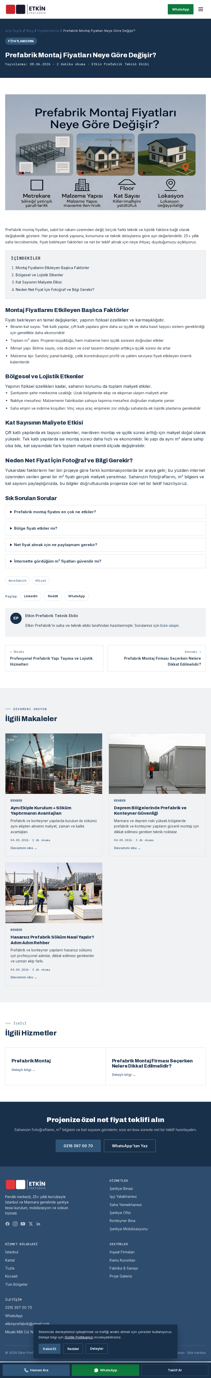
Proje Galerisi (121, 1276)
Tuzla (9, 1268)
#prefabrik (17, 580)
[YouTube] (23, 1223)
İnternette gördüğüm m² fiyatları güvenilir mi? (57, 561)
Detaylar (96, 1349)
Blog (29, 31)
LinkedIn (31, 596)
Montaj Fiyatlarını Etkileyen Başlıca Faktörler (52, 267)
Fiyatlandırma (48, 31)
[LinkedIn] (38, 1223)
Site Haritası (196, 1353)
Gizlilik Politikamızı (79, 1337)
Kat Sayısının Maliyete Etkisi (39, 282)
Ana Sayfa (13, 31)
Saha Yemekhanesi (126, 1204)
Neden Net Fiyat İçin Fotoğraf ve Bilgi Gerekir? (55, 289)
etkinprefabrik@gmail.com (27, 1323)
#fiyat (40, 580)
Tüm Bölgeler (16, 1284)
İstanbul (11, 1252)
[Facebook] (7, 1223)
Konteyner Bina (122, 1220)
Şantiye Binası (121, 1188)
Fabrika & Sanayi (124, 1268)
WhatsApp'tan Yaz (130, 1145)
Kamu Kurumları (122, 1260)
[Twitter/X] (30, 1223)
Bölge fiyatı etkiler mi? (35, 528)
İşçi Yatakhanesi (123, 1196)
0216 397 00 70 (78, 1145)
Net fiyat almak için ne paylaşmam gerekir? (55, 544)
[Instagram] (15, 1223)
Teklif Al (175, 1370)
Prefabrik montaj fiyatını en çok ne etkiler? (55, 511)
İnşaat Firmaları (122, 1252)
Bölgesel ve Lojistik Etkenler (39, 275)
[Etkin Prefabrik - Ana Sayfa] (25, 9)
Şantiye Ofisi (120, 1212)
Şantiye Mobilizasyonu (129, 1229)
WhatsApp (180, 9)
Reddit (53, 596)
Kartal (10, 1260)
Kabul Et (49, 1349)
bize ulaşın (169, 625)
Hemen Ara (39, 1370)
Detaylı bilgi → (24, 1070)
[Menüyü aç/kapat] (201, 9)
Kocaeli (11, 1276)
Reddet (73, 1349)
